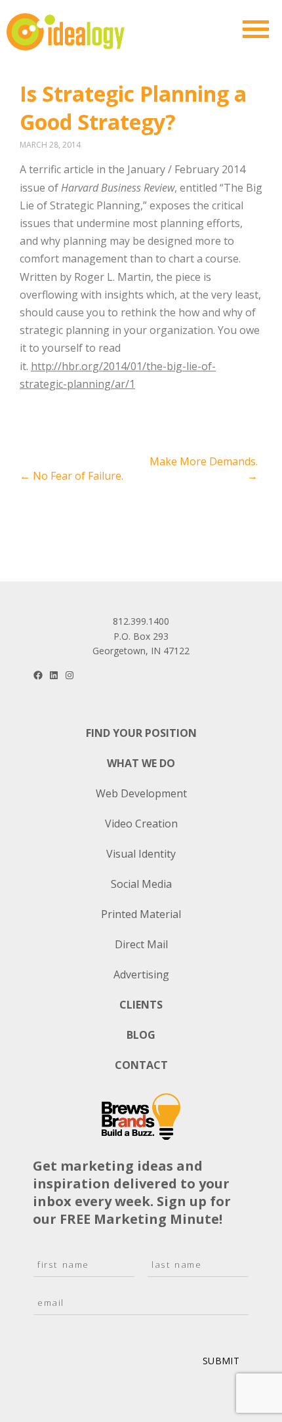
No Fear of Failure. (71, 476)
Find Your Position (141, 733)
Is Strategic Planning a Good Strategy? (133, 107)
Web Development (141, 793)
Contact (141, 1065)
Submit (221, 1360)
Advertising (141, 974)
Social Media (141, 884)
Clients (141, 1004)
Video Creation (141, 823)
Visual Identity (141, 854)
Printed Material (141, 914)
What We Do (141, 763)
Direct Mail (141, 944)
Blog (141, 1035)
